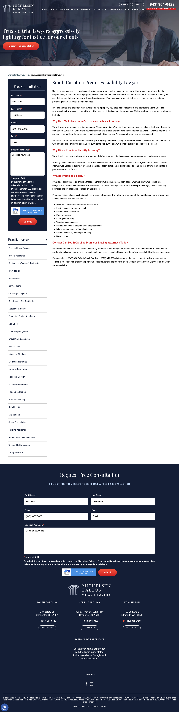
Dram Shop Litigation (18, 331)
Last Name (16, 109)
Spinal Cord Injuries (17, 422)
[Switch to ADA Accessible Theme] (5, 707)
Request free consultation (21, 46)
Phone (14, 122)
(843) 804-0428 (161, 4)
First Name (16, 95)
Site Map (76, 706)
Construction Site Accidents (21, 301)
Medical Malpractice (18, 362)
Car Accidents (15, 286)
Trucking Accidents (17, 430)
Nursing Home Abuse (18, 384)
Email (14, 136)
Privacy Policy (100, 706)
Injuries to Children (17, 354)
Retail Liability (15, 407)
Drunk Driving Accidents (19, 339)
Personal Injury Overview (20, 248)
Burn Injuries (14, 278)
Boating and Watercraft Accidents (24, 263)
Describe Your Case (20, 150)
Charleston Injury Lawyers (18, 75)
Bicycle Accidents (17, 256)
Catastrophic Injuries (18, 293)
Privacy (30, 212)
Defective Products (17, 309)
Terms (35, 212)
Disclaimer (86, 706)
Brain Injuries (14, 271)
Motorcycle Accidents (19, 369)
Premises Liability (17, 399)
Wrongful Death (16, 452)
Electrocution (14, 346)
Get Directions (47, 627)
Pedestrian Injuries (17, 392)
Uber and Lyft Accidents (19, 445)
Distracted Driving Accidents (22, 316)
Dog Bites (13, 324)
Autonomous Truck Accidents (22, 437)
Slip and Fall (14, 415)
